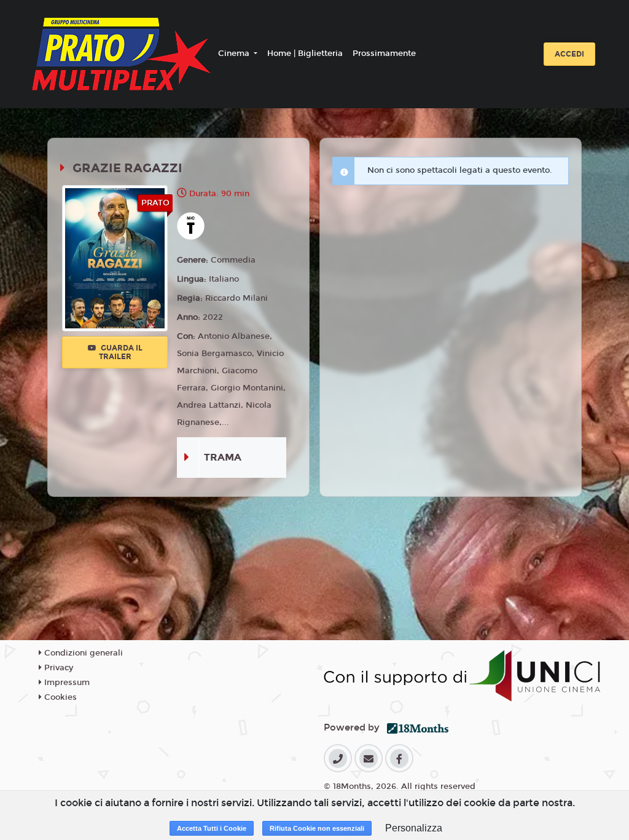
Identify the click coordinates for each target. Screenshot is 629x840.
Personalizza (413, 828)
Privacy (57, 668)
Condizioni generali (82, 653)
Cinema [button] (235, 53)
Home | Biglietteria (305, 53)
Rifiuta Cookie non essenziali (317, 828)
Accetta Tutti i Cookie (211, 828)
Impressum (66, 682)
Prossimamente (384, 53)
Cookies (59, 697)
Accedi (569, 54)
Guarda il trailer (121, 352)
